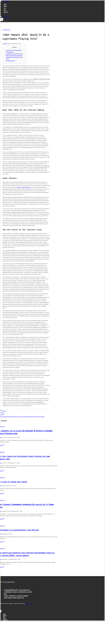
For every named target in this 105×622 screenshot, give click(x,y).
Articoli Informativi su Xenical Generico (16, 595)
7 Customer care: (10, 60)
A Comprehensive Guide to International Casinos (18, 592)
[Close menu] (0, 611)
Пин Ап (3, 411)
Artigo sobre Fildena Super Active (14, 597)
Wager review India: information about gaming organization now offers (14, 57)
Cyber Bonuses (10, 52)
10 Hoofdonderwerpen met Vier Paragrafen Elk (17, 590)
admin (5, 43)
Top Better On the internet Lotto (14, 53)
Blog (5, 10)
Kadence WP (28, 603)
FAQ (5, 8)
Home (5, 4)
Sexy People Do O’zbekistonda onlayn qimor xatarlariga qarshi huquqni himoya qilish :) (22, 415)
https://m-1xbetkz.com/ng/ (24, 187)
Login (5, 15)
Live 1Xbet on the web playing (13, 50)
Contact (6, 12)
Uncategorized (6, 29)
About (5, 6)
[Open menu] (1, 19)
